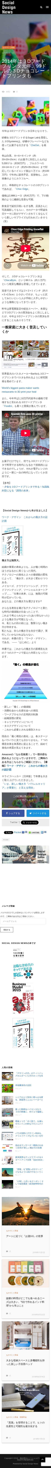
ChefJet (35, 145)
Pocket (17, 832)
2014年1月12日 (8, 53)
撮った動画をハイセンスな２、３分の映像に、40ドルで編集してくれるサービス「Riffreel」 (29, 1110)
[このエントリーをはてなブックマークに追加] (26, 832)
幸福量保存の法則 (23, 1085)
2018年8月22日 (38, 1314)
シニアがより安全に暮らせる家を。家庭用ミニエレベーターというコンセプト (29, 1098)
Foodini (8, 406)
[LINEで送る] (34, 832)
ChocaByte (10, 280)
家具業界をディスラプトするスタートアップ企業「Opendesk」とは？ (29, 1158)
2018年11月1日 (39, 1252)
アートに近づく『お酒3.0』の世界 (24, 1236)
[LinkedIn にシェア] (42, 832)
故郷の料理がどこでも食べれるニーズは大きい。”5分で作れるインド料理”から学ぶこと (25, 1302)
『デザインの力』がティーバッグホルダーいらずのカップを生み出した (29, 1074)
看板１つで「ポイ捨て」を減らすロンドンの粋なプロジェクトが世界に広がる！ (29, 1122)
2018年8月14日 (38, 1376)
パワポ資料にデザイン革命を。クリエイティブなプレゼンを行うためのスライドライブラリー (29, 1134)
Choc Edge (22, 189)
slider (6, 839)
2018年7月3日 (39, 1438)
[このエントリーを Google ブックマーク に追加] (23, 832)
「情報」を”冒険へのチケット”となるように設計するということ (29, 1170)
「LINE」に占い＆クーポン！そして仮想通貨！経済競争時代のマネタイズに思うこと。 (29, 1182)
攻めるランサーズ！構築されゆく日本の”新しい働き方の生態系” (29, 1146)
